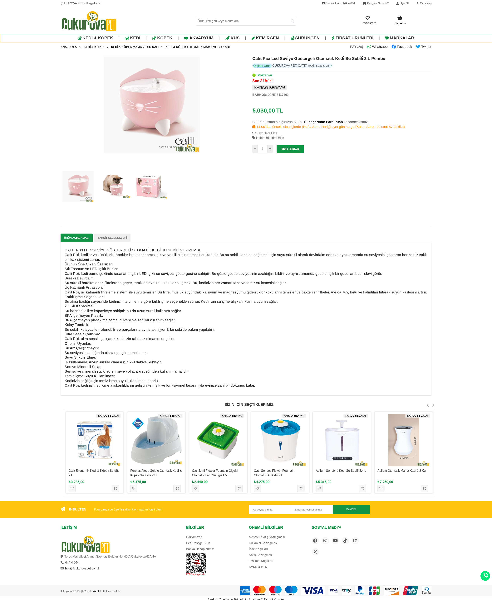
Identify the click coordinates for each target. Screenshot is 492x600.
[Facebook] (315, 540)
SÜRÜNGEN (307, 38)
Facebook (404, 47)
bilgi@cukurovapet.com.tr (82, 568)
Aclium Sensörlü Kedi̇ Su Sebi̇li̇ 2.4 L (341, 470)
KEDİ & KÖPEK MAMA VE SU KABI (135, 47)
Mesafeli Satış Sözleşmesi (267, 537)
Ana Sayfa (69, 47)
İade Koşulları (258, 549)
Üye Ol (404, 3)
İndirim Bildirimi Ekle (269, 137)
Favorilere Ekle (267, 133)
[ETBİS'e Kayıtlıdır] (196, 564)
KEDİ (135, 38)
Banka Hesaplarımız (200, 549)
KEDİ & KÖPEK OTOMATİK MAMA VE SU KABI (197, 47)
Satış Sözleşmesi (261, 555)
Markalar (402, 38)
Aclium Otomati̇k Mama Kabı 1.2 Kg (401, 470)
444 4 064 (72, 562)
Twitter (425, 47)
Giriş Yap (425, 3)
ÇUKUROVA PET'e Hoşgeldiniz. (81, 3)
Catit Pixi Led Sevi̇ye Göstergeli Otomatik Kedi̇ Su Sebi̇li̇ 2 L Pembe (318, 58)
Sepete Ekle (290, 148)
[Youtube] (335, 540)
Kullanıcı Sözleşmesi (263, 543)
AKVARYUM (201, 38)
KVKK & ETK (258, 567)
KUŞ (235, 38)
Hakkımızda (194, 537)
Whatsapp (379, 47)
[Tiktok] (345, 540)
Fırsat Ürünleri (354, 38)
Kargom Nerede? (377, 3)
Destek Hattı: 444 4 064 (340, 3)
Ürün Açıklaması (76, 237)
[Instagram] (325, 540)
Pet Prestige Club (198, 543)
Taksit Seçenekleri (112, 237)
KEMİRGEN (267, 38)
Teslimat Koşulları (261, 561)
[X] (315, 551)
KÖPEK (164, 38)
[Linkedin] (355, 540)
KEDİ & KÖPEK (97, 38)
